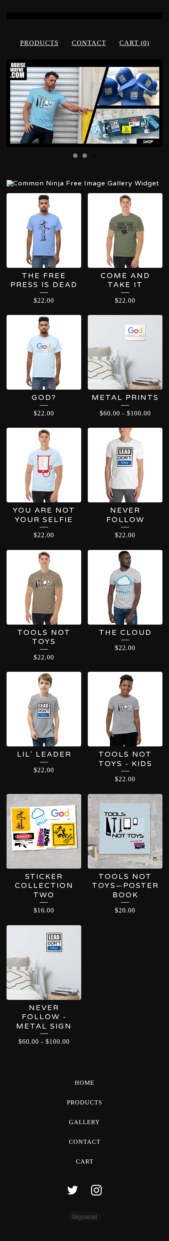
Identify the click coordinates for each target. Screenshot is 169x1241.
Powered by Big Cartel (85, 1216)
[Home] (84, 15)
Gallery (84, 1122)
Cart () (134, 42)
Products (39, 42)
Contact (89, 42)
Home (84, 1082)
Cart (85, 1161)
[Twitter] (72, 1190)
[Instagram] (96, 1190)
